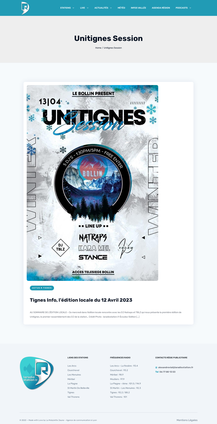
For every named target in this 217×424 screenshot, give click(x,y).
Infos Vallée (138, 8)
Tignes (71, 392)
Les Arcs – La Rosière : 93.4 (124, 365)
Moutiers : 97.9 (117, 379)
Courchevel (73, 370)
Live (82, 8)
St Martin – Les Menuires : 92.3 (125, 388)
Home (98, 47)
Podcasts (182, 8)
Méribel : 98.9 (116, 374)
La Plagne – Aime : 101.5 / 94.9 (125, 383)
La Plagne (73, 383)
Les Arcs (72, 365)
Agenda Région (161, 8)
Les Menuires (74, 374)
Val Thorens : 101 (118, 397)
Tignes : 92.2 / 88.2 (120, 392)
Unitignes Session (113, 47)
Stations (65, 8)
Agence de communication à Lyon (81, 420)
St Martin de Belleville (78, 388)
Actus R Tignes (42, 288)
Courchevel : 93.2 (119, 370)
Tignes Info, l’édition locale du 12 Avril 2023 (81, 300)
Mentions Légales (187, 420)
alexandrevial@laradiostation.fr (175, 367)
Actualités (101, 8)
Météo (121, 8)
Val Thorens (73, 397)
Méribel (71, 379)
